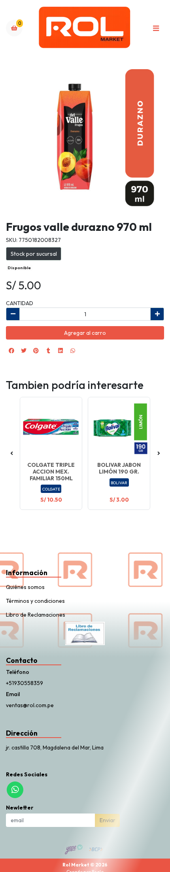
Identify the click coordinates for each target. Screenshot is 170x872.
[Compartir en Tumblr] (48, 350)
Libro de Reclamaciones (35, 614)
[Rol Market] (85, 28)
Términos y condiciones (35, 600)
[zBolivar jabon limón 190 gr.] (119, 428)
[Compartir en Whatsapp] (72, 350)
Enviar (107, 820)
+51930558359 (24, 683)
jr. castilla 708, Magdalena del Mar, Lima (55, 747)
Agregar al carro (85, 332)
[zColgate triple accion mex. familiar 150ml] (51, 428)
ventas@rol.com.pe (30, 705)
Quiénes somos (25, 587)
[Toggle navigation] (155, 28)
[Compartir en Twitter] (23, 350)
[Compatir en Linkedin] (60, 350)
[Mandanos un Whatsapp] (15, 789)
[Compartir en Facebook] (11, 350)
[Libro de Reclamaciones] (85, 632)
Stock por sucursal (34, 253)
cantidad (19, 303)
